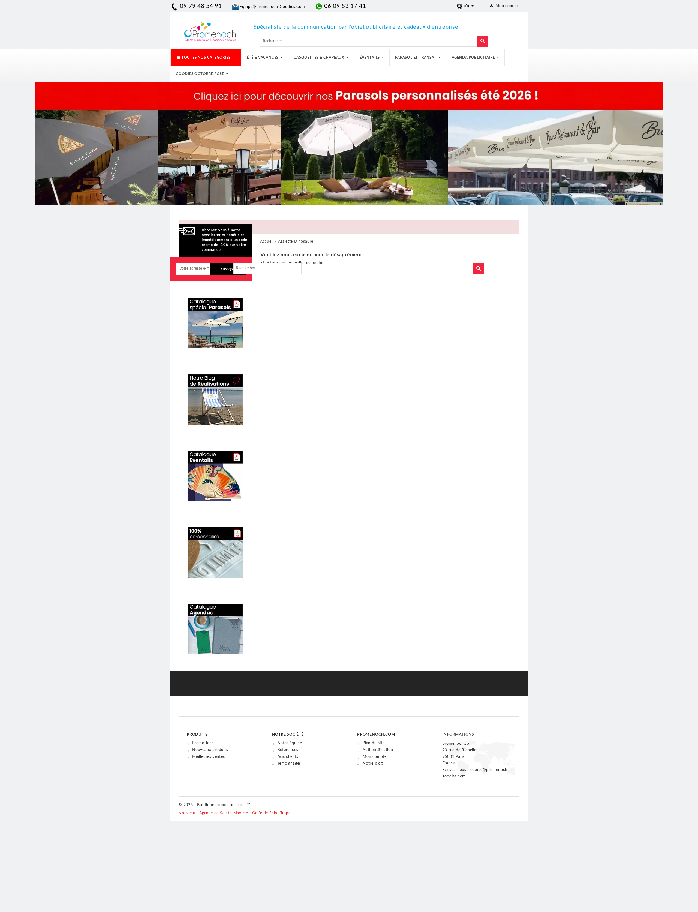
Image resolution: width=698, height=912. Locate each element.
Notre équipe (290, 743)
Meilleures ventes (208, 757)
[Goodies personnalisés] (215, 396)
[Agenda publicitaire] (215, 625)
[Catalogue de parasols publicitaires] (215, 319)
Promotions (203, 743)
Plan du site (374, 743)
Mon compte (375, 757)
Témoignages (289, 763)
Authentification (378, 750)
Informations (458, 735)
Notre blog (373, 763)
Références (288, 750)
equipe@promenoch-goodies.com (272, 7)
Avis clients (288, 757)
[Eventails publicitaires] (215, 472)
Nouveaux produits (210, 750)
